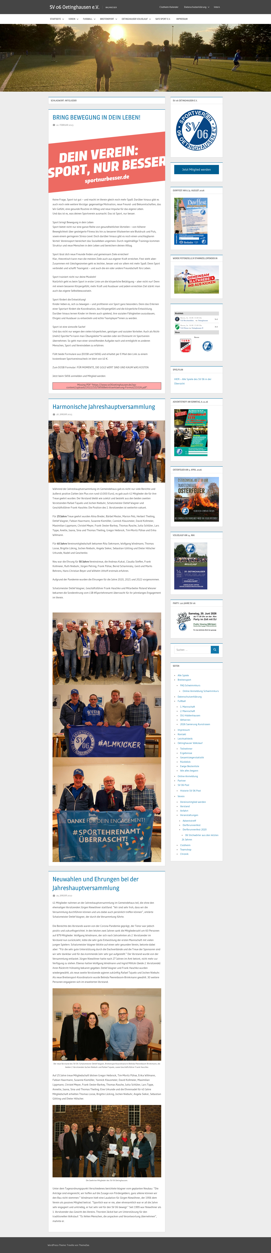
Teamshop (185, 849)
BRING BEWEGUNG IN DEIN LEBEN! (96, 117)
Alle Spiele (183, 675)
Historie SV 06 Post (190, 790)
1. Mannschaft (187, 706)
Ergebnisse (186, 753)
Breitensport (107, 18)
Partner (182, 780)
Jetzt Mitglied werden (196, 169)
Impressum (182, 18)
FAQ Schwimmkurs (190, 685)
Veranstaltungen (189, 815)
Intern (217, 6)
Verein (72, 18)
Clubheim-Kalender (168, 6)
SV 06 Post (183, 785)
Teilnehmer (186, 748)
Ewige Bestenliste (189, 766)
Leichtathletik (185, 738)
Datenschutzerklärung (195, 6)
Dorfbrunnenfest (192, 825)
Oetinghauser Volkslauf (135, 18)
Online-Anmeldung (188, 776)
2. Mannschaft (187, 711)
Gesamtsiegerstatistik (192, 757)
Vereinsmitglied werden (193, 801)
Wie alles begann (189, 770)
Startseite (55, 18)
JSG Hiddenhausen (190, 715)
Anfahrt (184, 810)
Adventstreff (189, 820)
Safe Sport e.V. (163, 18)
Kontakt (182, 734)
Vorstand (185, 806)
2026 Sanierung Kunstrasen (195, 724)
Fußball (87, 18)
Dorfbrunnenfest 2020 (195, 829)
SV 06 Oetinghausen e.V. (74, 7)
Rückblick (185, 761)
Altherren (185, 719)
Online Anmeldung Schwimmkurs (201, 691)
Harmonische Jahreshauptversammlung (104, 406)
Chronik (184, 853)
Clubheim (185, 845)
